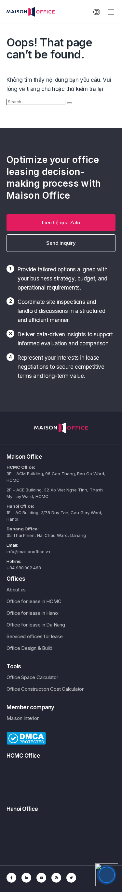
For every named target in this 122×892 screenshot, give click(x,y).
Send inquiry (60, 243)
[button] (61, 222)
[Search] (69, 103)
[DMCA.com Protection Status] (26, 738)
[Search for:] (36, 102)
